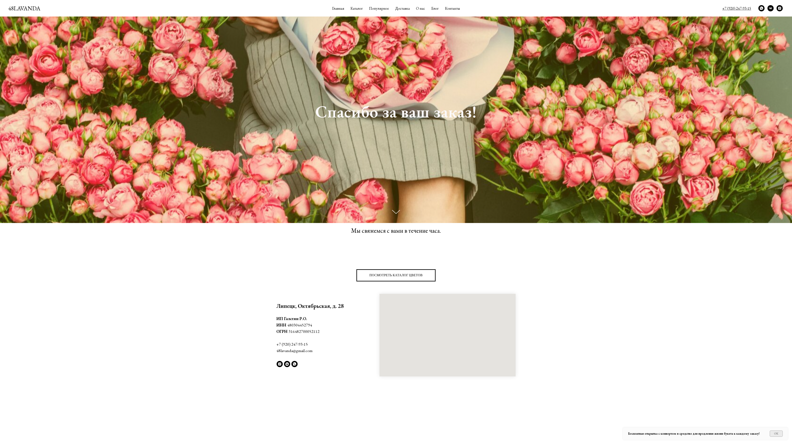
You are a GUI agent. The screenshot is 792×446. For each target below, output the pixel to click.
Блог (435, 8)
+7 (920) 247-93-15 (292, 344)
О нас (420, 8)
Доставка (402, 8)
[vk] (770, 8)
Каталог (356, 8)
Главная (338, 8)
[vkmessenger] (287, 364)
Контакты (452, 8)
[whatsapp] (761, 8)
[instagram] (780, 8)
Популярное (379, 8)
